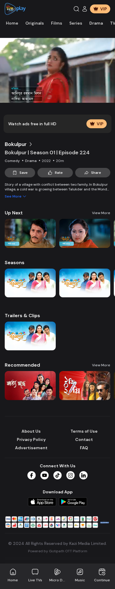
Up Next (14, 213)
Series (75, 23)
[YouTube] (44, 475)
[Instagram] (70, 475)
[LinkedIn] (83, 475)
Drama (96, 23)
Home (12, 23)
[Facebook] (31, 475)
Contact (84, 439)
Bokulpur (16, 144)
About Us (31, 431)
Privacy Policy (31, 439)
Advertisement (31, 447)
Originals (34, 23)
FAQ (84, 447)
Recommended (22, 365)
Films (56, 23)
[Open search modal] (76, 9)
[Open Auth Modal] (85, 9)
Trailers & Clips (22, 315)
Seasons (14, 262)
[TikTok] (57, 475)
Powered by (57, 551)
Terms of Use (84, 431)
